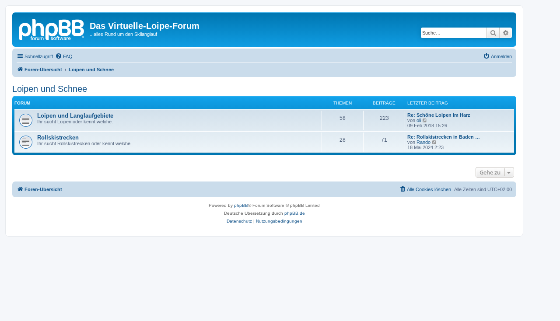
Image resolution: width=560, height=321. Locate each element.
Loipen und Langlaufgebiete (75, 115)
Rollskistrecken (58, 137)
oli (418, 120)
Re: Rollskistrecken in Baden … (443, 137)
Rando (423, 142)
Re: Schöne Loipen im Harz (438, 115)
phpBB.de (294, 213)
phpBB (241, 205)
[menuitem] (64, 56)
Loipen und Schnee (49, 89)
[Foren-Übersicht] (52, 28)
